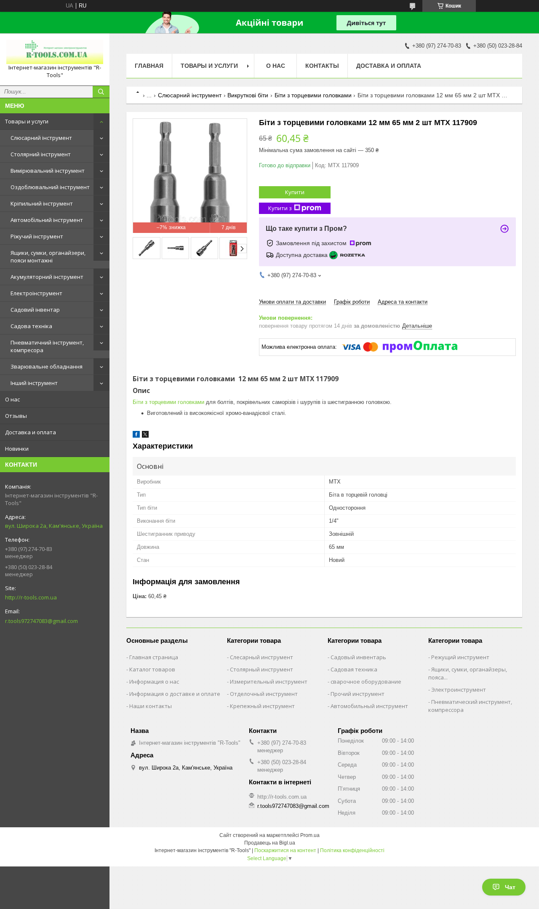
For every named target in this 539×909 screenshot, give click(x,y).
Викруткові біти (247, 95)
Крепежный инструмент (262, 706)
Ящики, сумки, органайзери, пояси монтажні (48, 256)
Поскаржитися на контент (285, 850)
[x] (145, 436)
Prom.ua (310, 835)
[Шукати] (101, 92)
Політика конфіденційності (352, 850)
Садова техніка (31, 326)
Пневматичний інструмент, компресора (47, 346)
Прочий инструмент (357, 694)
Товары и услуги (26, 121)
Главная (149, 65)
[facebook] (136, 436)
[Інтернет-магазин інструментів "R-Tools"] (54, 52)
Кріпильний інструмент (42, 203)
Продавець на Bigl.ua (269, 843)
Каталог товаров (152, 669)
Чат (510, 887)
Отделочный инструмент (264, 694)
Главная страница (153, 657)
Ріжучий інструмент (37, 236)
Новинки (17, 448)
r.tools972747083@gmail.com (41, 621)
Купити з (280, 208)
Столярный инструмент (261, 669)
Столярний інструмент (41, 154)
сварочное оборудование (366, 681)
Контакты (322, 65)
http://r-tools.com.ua (31, 597)
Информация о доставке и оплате (174, 694)
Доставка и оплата (30, 432)
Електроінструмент (36, 293)
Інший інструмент (34, 383)
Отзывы (16, 416)
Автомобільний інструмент (47, 220)
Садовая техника (354, 669)
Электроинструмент (458, 689)
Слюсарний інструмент (41, 138)
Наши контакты (150, 706)
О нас (12, 399)
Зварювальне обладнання (47, 366)
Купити (294, 192)
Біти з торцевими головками (313, 95)
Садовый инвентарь (358, 657)
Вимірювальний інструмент (48, 170)
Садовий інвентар (35, 309)
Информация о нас (154, 681)
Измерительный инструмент (268, 681)
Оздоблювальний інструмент (50, 187)
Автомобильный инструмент (369, 706)
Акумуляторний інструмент (47, 277)
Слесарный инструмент (261, 657)
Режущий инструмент (460, 657)
